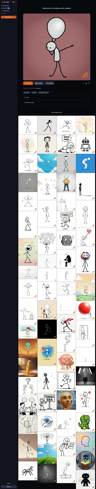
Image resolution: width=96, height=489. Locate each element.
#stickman (26, 92)
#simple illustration (43, 92)
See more (38, 88)
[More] (83, 83)
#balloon (34, 92)
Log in (8, 483)
